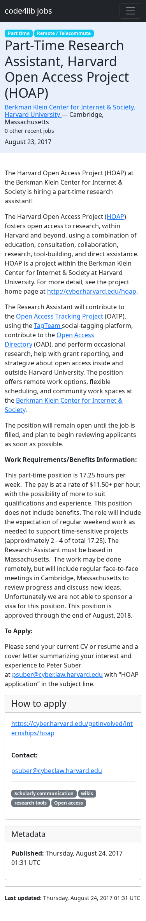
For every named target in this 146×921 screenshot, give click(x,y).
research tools (30, 802)
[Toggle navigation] (130, 11)
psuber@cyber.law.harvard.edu (57, 674)
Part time (19, 33)
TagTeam (48, 325)
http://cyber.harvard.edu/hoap (91, 291)
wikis (87, 793)
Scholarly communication (44, 793)
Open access (68, 802)
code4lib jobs (28, 10)
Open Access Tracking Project (59, 316)
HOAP (115, 216)
